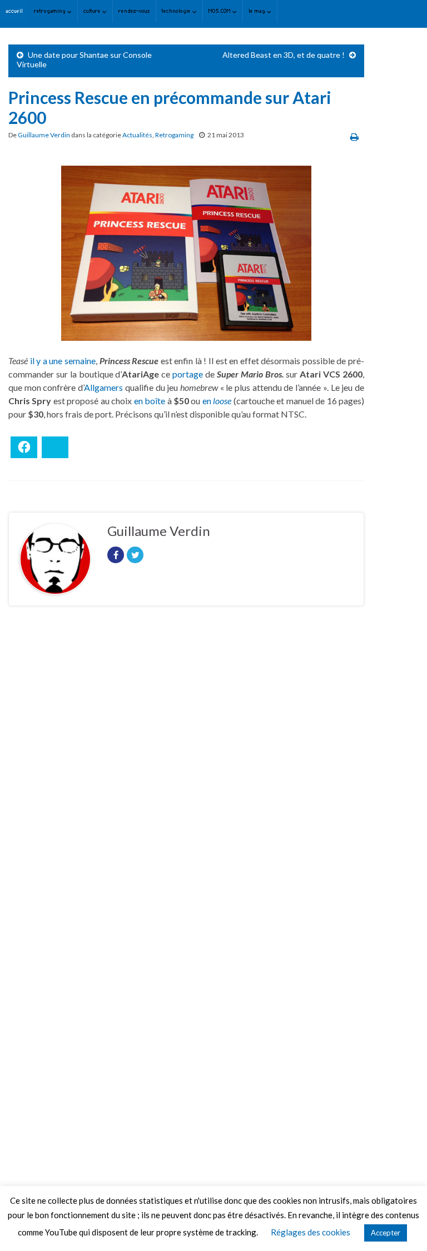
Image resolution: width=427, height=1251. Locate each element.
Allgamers (103, 387)
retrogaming (50, 10)
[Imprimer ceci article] (354, 136)
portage (187, 374)
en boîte (149, 400)
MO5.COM (220, 10)
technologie (177, 10)
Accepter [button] (385, 1232)
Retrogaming (174, 135)
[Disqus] (186, 767)
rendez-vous (134, 10)
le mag (258, 10)
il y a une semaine (63, 360)
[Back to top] (402, 1226)
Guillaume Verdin (44, 135)
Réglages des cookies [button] (310, 1232)
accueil (14, 10)
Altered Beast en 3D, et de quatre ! (283, 54)
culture (92, 10)
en (216, 400)
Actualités (137, 135)
